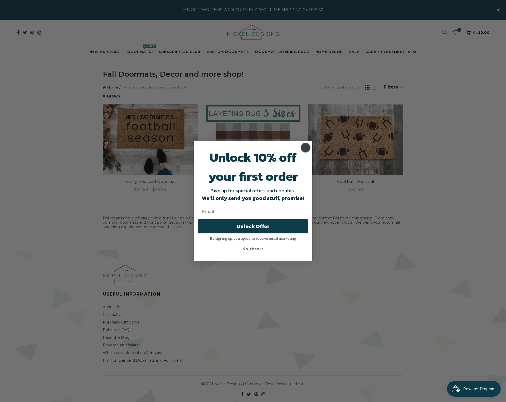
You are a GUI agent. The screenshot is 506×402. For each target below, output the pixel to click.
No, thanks (253, 249)
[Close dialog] (305, 147)
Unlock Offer (253, 226)
